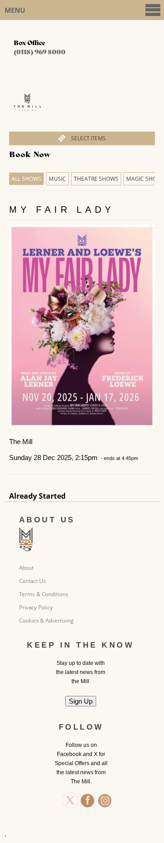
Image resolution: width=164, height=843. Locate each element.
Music (57, 179)
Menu (15, 10)
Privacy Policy (36, 607)
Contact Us (32, 581)
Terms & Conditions (43, 594)
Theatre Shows (96, 179)
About (26, 568)
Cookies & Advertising (46, 620)
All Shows (26, 179)
